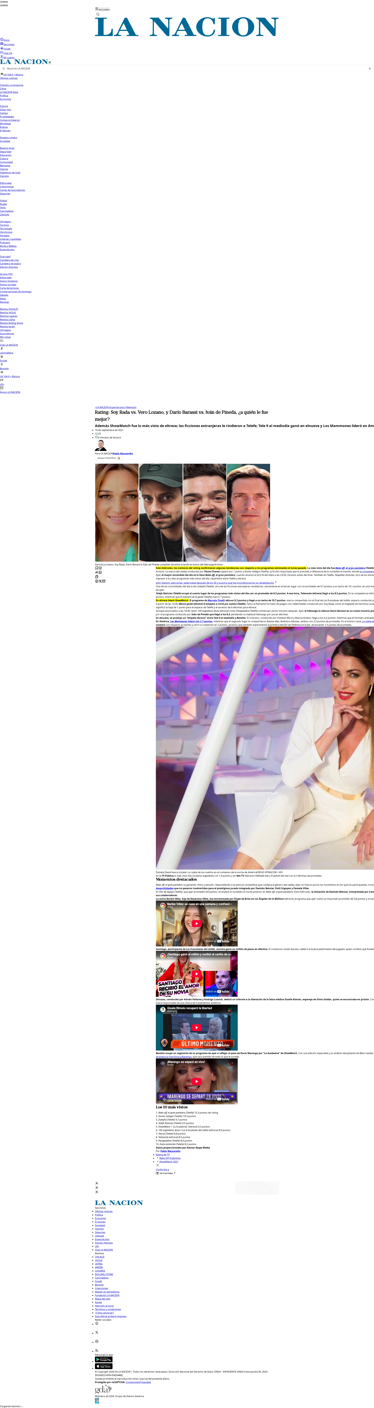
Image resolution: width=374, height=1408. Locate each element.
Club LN (8, 53)
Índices (4, 127)
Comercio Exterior (10, 120)
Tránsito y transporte (11, 85)
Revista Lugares (8, 316)
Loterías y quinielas (10, 239)
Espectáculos (116, 407)
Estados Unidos (8, 137)
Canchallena (6, 211)
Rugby (3, 204)
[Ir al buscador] (98, 14)
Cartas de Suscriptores (12, 190)
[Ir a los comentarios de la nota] (100, 568)
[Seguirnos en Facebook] (96, 1324)
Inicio (6, 40)
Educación (5, 155)
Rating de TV (163, 1154)
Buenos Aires (7, 148)
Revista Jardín (7, 326)
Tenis (3, 207)
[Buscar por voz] (370, 68)
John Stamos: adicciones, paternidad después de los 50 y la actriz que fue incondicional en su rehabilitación (215, 582)
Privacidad (145, 1382)
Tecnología (6, 228)
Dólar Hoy (5, 109)
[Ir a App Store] (103, 1368)
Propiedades (7, 116)
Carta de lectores (9, 288)
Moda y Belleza (8, 246)
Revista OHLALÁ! (9, 309)
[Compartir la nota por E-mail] (103, 581)
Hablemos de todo (10, 172)
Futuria (4, 106)
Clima (3, 88)
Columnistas (7, 186)
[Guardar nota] (96, 568)
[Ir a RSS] (96, 1351)
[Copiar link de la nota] (96, 577)
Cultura (4, 158)
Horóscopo (6, 232)
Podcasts (5, 242)
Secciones (9, 44)
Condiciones (132, 1382)
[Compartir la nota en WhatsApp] (100, 573)
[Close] (96, 1183)
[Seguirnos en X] (96, 1333)
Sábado (4, 295)
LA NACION (102, 407)
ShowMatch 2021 (168, 1161)
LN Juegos (5, 221)
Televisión (130, 407)
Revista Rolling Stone (11, 323)
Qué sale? (5, 256)
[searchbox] (186, 68)
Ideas (3, 298)
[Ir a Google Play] (103, 1361)
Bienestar (5, 165)
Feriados (4, 235)
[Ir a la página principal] (187, 35)
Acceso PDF (6, 274)
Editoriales (6, 183)
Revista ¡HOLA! (8, 312)
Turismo (4, 225)
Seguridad (5, 151)
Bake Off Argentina (169, 1158)
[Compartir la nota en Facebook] (96, 581)
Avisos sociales (8, 284)
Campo (4, 113)
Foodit (7, 48)
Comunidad (6, 162)
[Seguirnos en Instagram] (96, 1342)
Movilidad (5, 123)
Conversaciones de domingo (16, 291)
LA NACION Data (9, 92)
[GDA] (103, 1392)
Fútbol (3, 200)
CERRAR (4, 2)
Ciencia (4, 169)
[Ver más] (157, 1165)
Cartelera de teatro (10, 263)
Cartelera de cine (9, 260)
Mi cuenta (9, 57)
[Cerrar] (49, 63)
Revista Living (7, 319)
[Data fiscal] (97, 1402)
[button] (187, 226)
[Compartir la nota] (96, 573)
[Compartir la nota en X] (100, 581)
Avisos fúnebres (9, 281)
